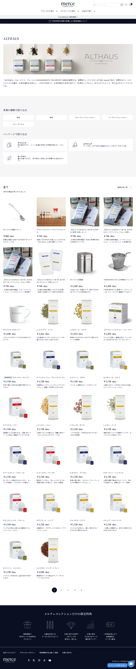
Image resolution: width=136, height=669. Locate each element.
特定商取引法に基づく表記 (49, 653)
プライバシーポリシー (27, 653)
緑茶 (51, 117)
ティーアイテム (18, 124)
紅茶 (18, 117)
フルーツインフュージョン (84, 117)
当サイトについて (9, 653)
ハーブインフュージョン (117, 117)
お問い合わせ (67, 653)
